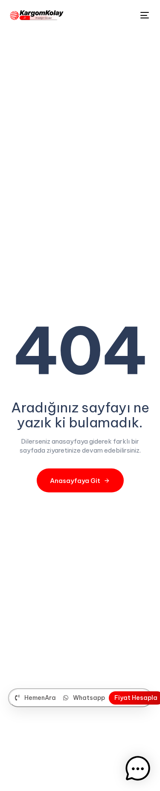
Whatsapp (89, 698)
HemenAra (40, 698)
